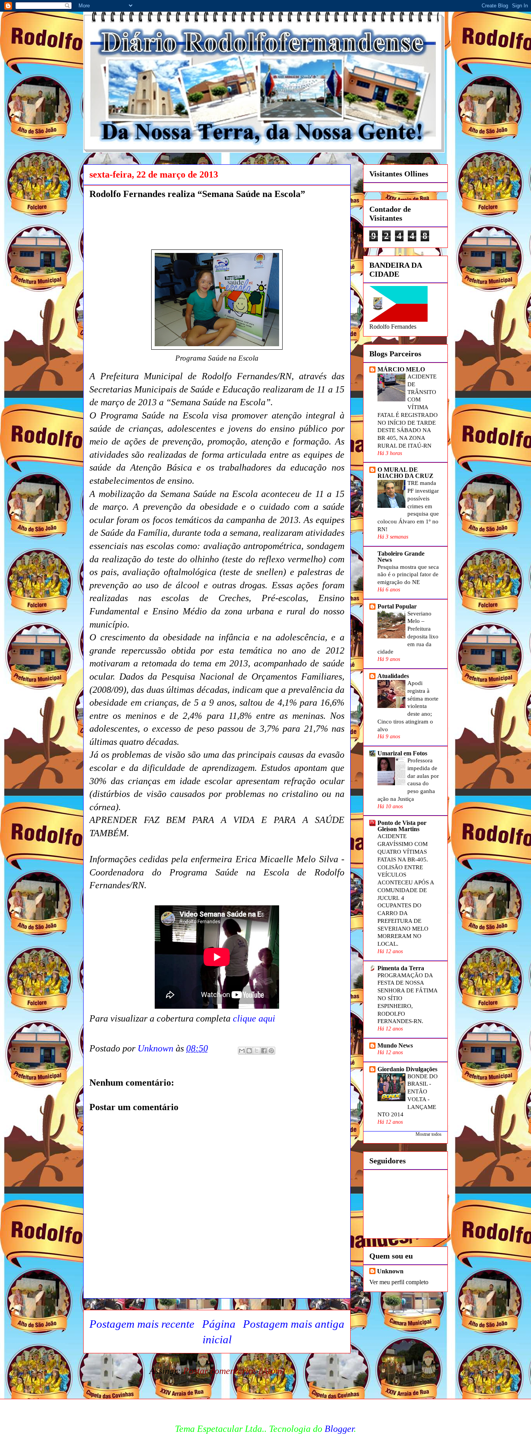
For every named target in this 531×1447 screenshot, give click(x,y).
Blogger (339, 1429)
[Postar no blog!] (249, 1051)
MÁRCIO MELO (401, 369)
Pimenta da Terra (400, 968)
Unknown (390, 1271)
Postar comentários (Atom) (234, 1371)
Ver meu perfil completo (398, 1282)
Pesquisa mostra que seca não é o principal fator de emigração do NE (408, 574)
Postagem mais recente (141, 1324)
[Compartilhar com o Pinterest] (271, 1051)
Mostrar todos (429, 1134)
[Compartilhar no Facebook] (264, 1051)
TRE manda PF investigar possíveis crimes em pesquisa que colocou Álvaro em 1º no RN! (408, 505)
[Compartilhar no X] (256, 1051)
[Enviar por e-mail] (242, 1051)
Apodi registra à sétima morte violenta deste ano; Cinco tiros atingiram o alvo (407, 706)
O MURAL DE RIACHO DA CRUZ (405, 472)
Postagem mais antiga (293, 1324)
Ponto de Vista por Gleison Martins (401, 825)
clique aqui (253, 1018)
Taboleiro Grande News (400, 556)
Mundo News (395, 1045)
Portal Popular (397, 606)
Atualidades (393, 676)
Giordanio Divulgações (407, 1069)
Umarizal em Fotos (402, 753)
